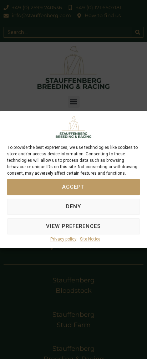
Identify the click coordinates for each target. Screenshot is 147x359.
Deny (73, 207)
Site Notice (90, 239)
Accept (73, 187)
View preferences (73, 226)
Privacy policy (63, 239)
